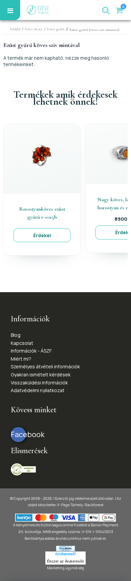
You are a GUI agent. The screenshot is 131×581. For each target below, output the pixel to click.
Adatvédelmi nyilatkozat (37, 390)
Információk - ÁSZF (31, 351)
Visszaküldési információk (39, 382)
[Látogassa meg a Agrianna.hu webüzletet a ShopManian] (65, 547)
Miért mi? (21, 359)
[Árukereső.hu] (65, 554)
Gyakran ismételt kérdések (41, 374)
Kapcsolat (22, 343)
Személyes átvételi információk (45, 366)
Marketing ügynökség (65, 567)
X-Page (63, 504)
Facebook (18, 434)
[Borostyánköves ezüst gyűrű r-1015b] (42, 158)
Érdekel (42, 235)
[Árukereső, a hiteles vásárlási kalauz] (23, 469)
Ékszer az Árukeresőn (65, 561)
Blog (15, 335)
